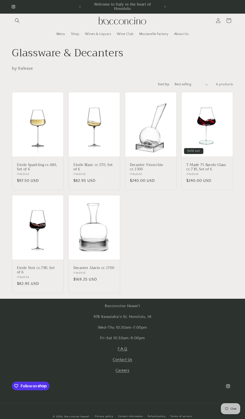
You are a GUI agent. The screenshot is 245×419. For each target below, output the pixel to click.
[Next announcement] (165, 6)
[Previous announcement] (80, 6)
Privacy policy (104, 416)
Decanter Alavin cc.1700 (93, 268)
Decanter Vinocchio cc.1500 (146, 167)
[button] (17, 20)
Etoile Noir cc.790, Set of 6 (36, 270)
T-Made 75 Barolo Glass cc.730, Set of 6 (206, 167)
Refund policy (157, 416)
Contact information (130, 416)
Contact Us (122, 359)
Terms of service (181, 416)
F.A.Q (122, 349)
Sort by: (164, 84)
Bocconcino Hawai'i (76, 416)
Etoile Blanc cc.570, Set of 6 (93, 167)
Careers (122, 370)
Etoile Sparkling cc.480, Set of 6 (37, 167)
